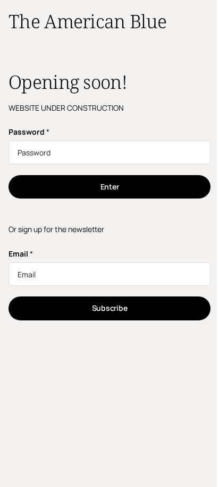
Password (29, 132)
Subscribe (109, 308)
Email (21, 254)
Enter (109, 186)
